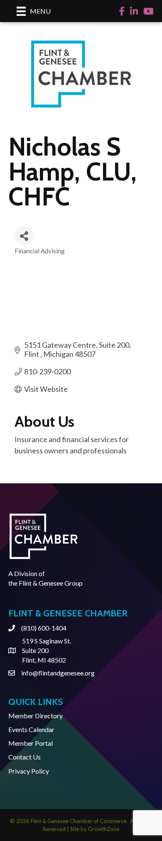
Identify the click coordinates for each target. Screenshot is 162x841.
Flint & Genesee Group (51, 583)
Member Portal (30, 743)
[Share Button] (24, 235)
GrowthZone (103, 829)
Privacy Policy (28, 771)
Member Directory (35, 716)
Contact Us (24, 757)
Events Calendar (31, 729)
